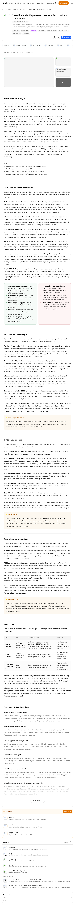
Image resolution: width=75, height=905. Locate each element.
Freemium (33, 30)
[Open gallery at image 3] (63, 72)
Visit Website (67, 37)
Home (3, 9)
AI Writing (15, 9)
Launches (40, 3)
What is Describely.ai (9, 52)
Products (8, 9)
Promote (66, 811)
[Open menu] (71, 3)
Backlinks (18, 3)
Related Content (30, 52)
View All (66, 842)
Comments (20, 52)
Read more (36, 801)
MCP (23, 3)
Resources (50, 3)
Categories (30, 3)
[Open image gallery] (29, 72)
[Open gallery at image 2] (63, 61)
